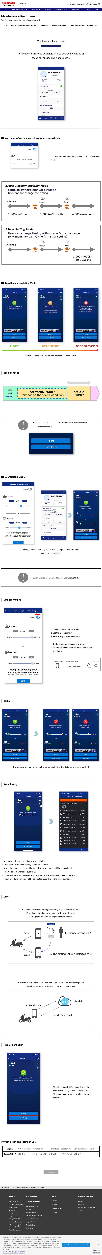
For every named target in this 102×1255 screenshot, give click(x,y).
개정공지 (21, 1154)
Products (18, 1187)
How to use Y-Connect (59, 25)
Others (80, 1211)
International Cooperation (86, 1208)
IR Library (29, 1209)
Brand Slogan (13, 1208)
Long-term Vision (14, 1214)
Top (5, 25)
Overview (12, 1211)
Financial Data (30, 1225)
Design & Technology (60, 1208)
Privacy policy (37, 1149)
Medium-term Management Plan (15, 1218)
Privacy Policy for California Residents (14, 1251)
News (74, 4)
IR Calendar (30, 1228)
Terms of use (54, 1149)
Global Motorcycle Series (18, 9)
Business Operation (15, 1222)
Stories (88, 9)
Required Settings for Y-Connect (82, 25)
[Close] (99, 1244)
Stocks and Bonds (32, 1219)
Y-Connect (41, 1187)
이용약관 (52, 1154)
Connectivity (35, 9)
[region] (51, 1245)
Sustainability (31, 1196)
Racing (54, 1212)
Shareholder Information (34, 1216)
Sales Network (76, 9)
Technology (48, 9)
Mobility (80, 1201)
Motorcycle (25, 1187)
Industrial (81, 1204)
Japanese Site (81, 4)
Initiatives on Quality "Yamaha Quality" (15, 1226)
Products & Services (86, 1196)
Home (69, 4)
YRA (95, 9)
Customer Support (60, 9)
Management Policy (32, 1206)
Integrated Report (31, 1212)
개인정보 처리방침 (39, 1154)
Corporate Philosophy (16, 1204)
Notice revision (24, 1149)
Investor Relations (33, 1201)
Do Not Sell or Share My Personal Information (76, 1245)
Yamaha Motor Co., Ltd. (7, 1187)
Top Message (13, 1201)
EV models (44, 25)
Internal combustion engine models (23, 25)
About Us (12, 1196)
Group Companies (15, 1230)
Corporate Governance (33, 1222)
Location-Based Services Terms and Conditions (79, 1149)
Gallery (54, 1201)
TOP (6, 9)
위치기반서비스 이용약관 (71, 1154)
